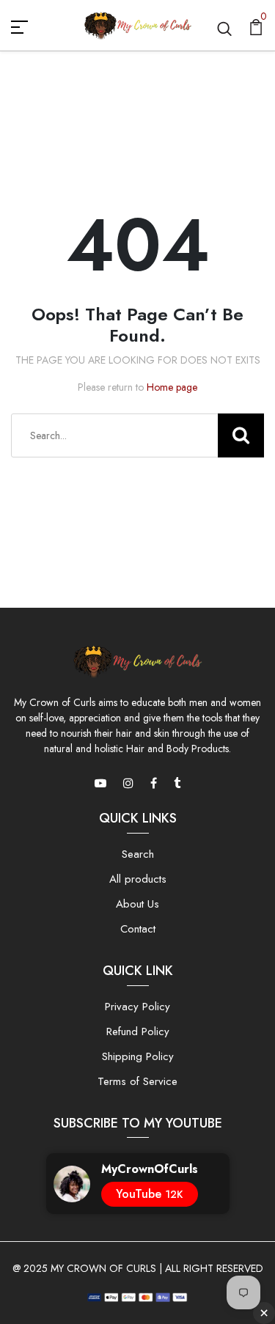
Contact (137, 929)
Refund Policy (137, 1031)
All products (137, 879)
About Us (137, 904)
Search (138, 854)
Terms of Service (137, 1081)
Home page (172, 387)
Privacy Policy (137, 1006)
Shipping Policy (138, 1056)
